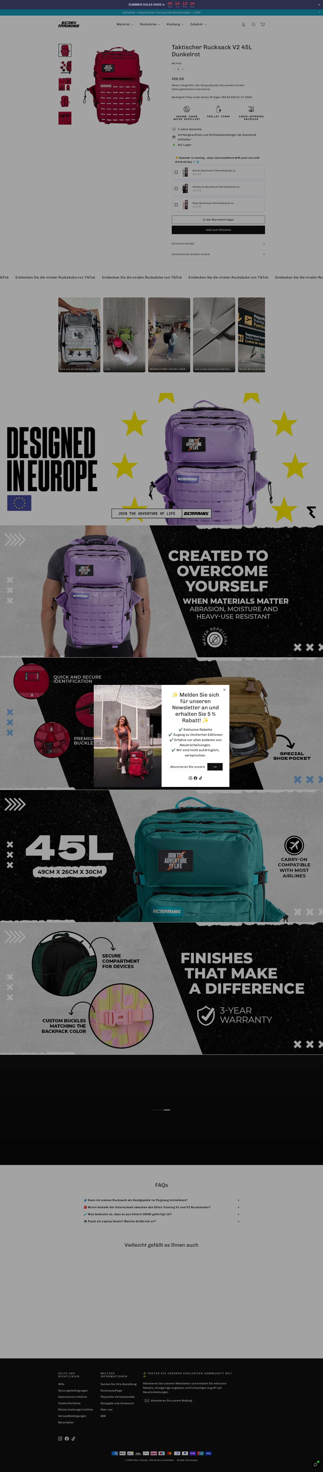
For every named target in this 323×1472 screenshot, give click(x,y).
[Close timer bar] (319, 5)
